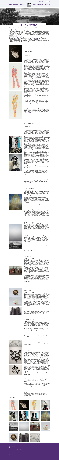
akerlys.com (29, 112)
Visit (49, 4)
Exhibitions (10, 4)
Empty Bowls (46, 4)
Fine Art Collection (15, 4)
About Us (34, 4)
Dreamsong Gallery (39, 39)
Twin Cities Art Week (19, 37)
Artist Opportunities (22, 4)
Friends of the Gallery (40, 4)
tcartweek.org (25, 41)
